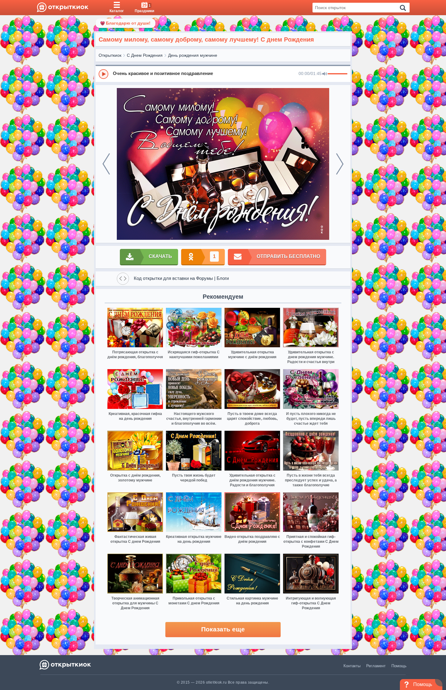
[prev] (106, 164)
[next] (340, 164)
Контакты (351, 666)
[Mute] (325, 74)
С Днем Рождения (145, 55)
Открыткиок (110, 55)
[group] (223, 74)
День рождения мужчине (192, 55)
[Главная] (62, 8)
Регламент (376, 666)
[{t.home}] (65, 664)
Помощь (399, 666)
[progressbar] (337, 74)
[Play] (103, 74)
